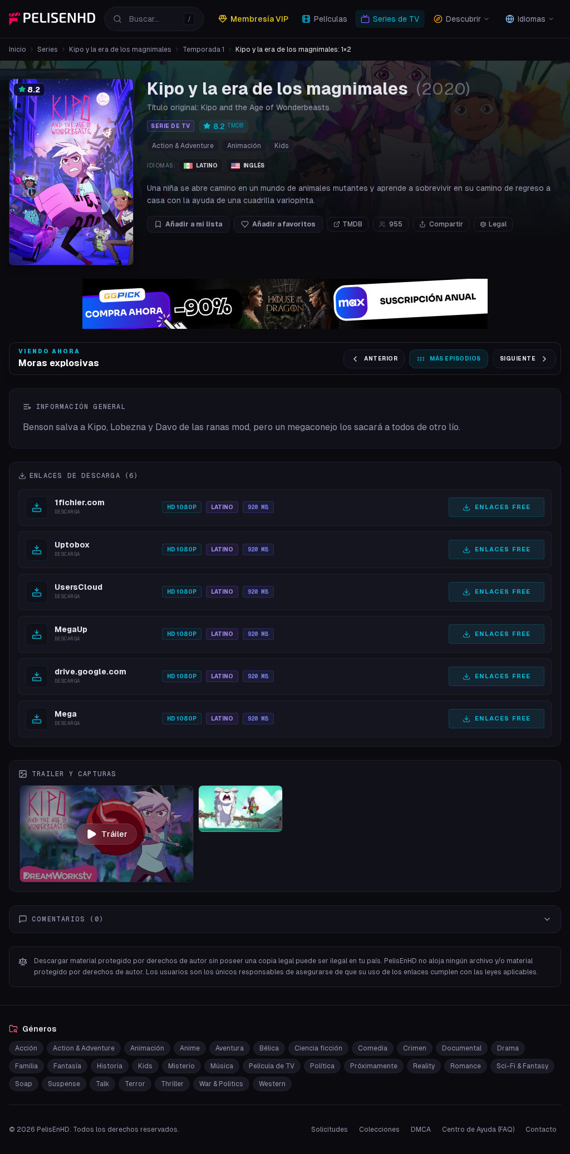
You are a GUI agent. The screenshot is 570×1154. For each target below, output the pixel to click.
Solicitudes (329, 1129)
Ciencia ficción (318, 1048)
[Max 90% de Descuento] (285, 304)
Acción (26, 1048)
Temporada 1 (203, 49)
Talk (102, 1084)
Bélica (269, 1048)
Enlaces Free (502, 507)
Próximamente (373, 1066)
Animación (244, 146)
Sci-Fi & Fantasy (522, 1066)
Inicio (17, 49)
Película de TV (271, 1066)
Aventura (229, 1048)
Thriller (172, 1084)
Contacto (541, 1129)
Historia (109, 1066)
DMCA (421, 1129)
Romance (465, 1066)
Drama (508, 1048)
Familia (26, 1066)
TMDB (352, 224)
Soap (23, 1084)
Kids (281, 146)
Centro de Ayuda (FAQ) (478, 1129)
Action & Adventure (183, 146)
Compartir (446, 224)
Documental (461, 1048)
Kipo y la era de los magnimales (120, 49)
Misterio (181, 1066)
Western (272, 1084)
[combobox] (154, 19)
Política (322, 1066)
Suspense (64, 1084)
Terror (135, 1084)
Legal (498, 224)
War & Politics (221, 1084)
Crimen (414, 1048)
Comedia (372, 1048)
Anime (190, 1048)
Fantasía (67, 1066)
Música (221, 1066)
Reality (424, 1066)
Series (47, 49)
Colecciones (379, 1129)
